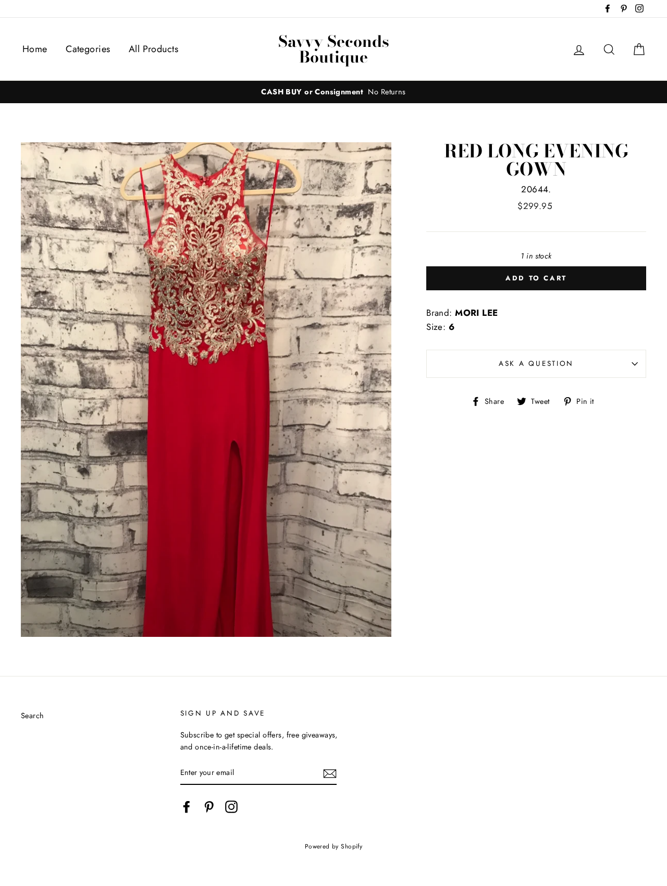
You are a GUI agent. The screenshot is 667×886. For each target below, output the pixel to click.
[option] (333, 92)
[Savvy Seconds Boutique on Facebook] (186, 807)
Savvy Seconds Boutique (333, 49)
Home (34, 49)
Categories (88, 49)
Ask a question (536, 363)
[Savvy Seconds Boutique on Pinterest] (209, 807)
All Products (153, 49)
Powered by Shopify (334, 846)
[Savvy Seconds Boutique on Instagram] (231, 807)
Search (32, 715)
